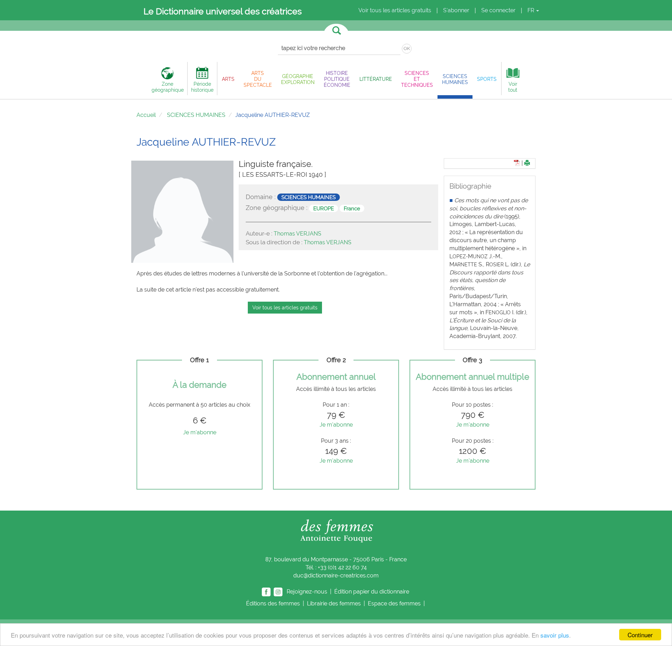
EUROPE (323, 208)
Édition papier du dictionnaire (372, 591)
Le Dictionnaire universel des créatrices (223, 11)
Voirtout (512, 87)
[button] (228, 79)
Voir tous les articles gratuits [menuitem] (394, 10)
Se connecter (498, 10)
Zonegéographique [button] (168, 87)
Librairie (334, 603)
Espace (394, 603)
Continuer (640, 634)
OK (407, 48)
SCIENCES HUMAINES (196, 115)
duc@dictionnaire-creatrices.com (336, 575)
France (352, 208)
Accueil (146, 115)
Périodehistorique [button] (202, 87)
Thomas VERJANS (297, 233)
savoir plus (554, 635)
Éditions (273, 603)
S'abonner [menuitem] (456, 10)
